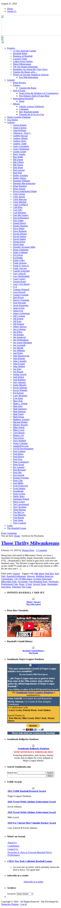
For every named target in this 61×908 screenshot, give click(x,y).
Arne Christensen (21, 149)
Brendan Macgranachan (24, 183)
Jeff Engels (18, 318)
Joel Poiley (18, 353)
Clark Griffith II (20, 204)
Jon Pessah (18, 371)
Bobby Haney (19, 178)
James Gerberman (21, 313)
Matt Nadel (18, 414)
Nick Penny (18, 438)
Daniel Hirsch (19, 223)
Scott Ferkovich (20, 486)
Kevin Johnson (20, 387)
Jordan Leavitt (19, 374)
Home (10, 8)
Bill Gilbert (18, 162)
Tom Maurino (19, 515)
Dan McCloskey (20, 215)
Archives (11, 894)
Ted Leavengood (21, 504)
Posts (3, 533)
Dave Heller (18, 228)
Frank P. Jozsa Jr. (21, 265)
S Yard (28, 584)
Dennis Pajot (19, 241)
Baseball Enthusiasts (16, 576)
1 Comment (41, 550)
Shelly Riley (19, 496)
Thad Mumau (19, 509)
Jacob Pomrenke (20, 305)
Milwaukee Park (9, 581)
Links (9, 525)
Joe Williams (19, 350)
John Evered (19, 363)
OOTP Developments (23, 448)
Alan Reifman (19, 130)
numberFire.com (20, 446)
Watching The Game (21, 587)
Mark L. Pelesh (20, 403)
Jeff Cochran (19, 316)
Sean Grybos (19, 493)
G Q (15, 287)
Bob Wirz (17, 173)
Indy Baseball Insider (29, 112)
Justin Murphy (20, 385)
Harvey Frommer (21, 300)
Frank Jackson (20, 263)
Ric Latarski (18, 467)
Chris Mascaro (20, 199)
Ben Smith (18, 157)
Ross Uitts (18, 480)
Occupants (23, 581)
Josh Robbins (19, 379)
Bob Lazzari (19, 170)
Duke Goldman (20, 252)
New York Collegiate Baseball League (33, 861)
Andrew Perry (19, 141)
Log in (24, 904)
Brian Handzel (20, 186)
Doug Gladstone (20, 249)
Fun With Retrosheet (28, 77)
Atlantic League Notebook (31, 106)
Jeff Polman (18, 324)
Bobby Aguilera (20, 175)
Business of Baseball (22, 56)
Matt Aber (18, 406)
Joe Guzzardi (19, 345)
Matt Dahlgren (20, 409)
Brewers (31, 576)
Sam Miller (18, 483)
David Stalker (19, 239)
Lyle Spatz (18, 398)
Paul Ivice (17, 459)
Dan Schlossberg (21, 218)
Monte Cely (18, 435)
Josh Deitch (18, 377)
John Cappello (20, 361)
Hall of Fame (19, 90)
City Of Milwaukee (23, 579)
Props (21, 584)
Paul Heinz (18, 454)
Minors (16, 104)
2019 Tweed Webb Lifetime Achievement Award (32, 812)
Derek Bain (18, 244)
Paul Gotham (19, 451)
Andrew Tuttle (20, 143)
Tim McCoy (18, 512)
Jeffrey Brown (20, 326)
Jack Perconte (19, 302)
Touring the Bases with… (25, 72)
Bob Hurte (18, 167)
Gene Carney (19, 279)
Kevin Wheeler (20, 390)
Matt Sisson (18, 417)
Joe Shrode (18, 348)
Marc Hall (18, 401)
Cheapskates (7, 579)
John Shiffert (19, 366)
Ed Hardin (18, 257)
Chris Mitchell (19, 202)
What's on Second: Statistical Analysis (31, 74)
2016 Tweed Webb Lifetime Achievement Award (32, 801)
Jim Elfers (17, 332)
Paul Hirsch (18, 456)
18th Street (39, 573)
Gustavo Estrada (20, 295)
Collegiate (23, 109)
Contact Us (13, 849)
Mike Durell (18, 427)
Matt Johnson (19, 411)
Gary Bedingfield (21, 276)
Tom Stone (18, 520)
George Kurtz (19, 281)
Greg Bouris (19, 432)
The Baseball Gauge (16, 528)
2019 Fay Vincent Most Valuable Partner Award (32, 823)
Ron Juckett (18, 475)
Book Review (19, 82)
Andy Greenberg (21, 146)
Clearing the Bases (27, 88)
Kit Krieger (18, 393)
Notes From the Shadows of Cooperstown (38, 93)
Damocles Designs (10, 904)
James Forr (18, 310)
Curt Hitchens (19, 212)
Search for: (12, 772)
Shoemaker (52, 584)
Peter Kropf (18, 464)
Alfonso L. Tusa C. (22, 133)
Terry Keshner (20, 507)
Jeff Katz (17, 321)
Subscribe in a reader (33, 881)
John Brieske (19, 358)
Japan (21, 101)
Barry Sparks (19, 154)
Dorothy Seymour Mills (24, 247)
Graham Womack (21, 289)
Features (11, 48)
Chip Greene (19, 194)
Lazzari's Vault (20, 58)
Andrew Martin (20, 138)
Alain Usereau (20, 127)
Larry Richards (20, 395)
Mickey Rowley (20, 424)
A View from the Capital (24, 51)
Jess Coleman (19, 329)
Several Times (39, 584)
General (11, 80)
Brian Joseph (19, 188)
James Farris (19, 308)
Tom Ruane (18, 517)
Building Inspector (44, 576)
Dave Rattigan (20, 231)
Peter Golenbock (21, 462)
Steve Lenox (19, 501)
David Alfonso (20, 234)
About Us (11, 11)
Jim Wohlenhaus (20, 340)
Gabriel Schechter (21, 271)
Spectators (6, 587)
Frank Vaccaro (20, 268)
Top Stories (12, 119)
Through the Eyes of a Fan (31, 114)
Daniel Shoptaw (20, 226)
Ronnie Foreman (21, 478)
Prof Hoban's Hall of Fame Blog (34, 96)
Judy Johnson (19, 382)
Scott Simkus (19, 488)
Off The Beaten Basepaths (25, 66)
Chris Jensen (19, 196)
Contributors (13, 846)
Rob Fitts (17, 472)
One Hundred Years (38, 581)
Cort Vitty (17, 210)
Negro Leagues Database (19, 117)
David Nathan (19, 236)
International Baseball (23, 98)
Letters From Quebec (23, 61)
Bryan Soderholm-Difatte (25, 191)
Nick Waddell (19, 440)
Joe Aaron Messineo (22, 342)
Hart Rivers (18, 297)
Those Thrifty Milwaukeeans (30, 543)
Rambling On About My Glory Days (30, 69)
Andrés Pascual (20, 135)
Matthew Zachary (21, 419)
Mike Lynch (18, 430)
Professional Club (9, 584)
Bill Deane (18, 159)
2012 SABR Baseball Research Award (27, 791)
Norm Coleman (20, 443)
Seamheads (18, 491)
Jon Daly (17, 369)
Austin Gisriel (19, 151)
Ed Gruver (18, 255)
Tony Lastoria (19, 523)
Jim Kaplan (18, 334)
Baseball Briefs (20, 53)
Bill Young (18, 165)
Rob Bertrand (19, 470)
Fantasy (16, 85)
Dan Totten (18, 220)
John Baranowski (21, 356)
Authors (11, 122)
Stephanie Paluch (21, 499)
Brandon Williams (21, 180)
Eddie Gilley (19, 260)
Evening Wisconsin (42, 579)
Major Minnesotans (22, 64)
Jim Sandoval (19, 337)
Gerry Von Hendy (21, 284)
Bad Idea (49, 573)
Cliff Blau (17, 207)
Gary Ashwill (19, 273)
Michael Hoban (20, 422)
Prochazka (53, 581)
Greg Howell (19, 292)
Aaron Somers (20, 125)
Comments (12, 533)
